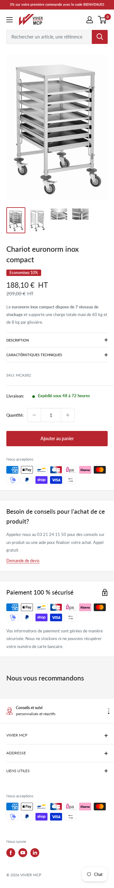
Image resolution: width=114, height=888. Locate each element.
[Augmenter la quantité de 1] (67, 415)
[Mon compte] (89, 19)
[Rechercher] (100, 37)
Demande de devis (23, 560)
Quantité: (14, 415)
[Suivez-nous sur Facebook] (10, 852)
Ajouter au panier (57, 438)
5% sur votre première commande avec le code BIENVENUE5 (57, 4)
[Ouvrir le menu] (9, 19)
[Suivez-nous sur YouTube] (22, 852)
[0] (102, 20)
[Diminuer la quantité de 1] (34, 415)
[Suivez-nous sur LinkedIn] (34, 852)
